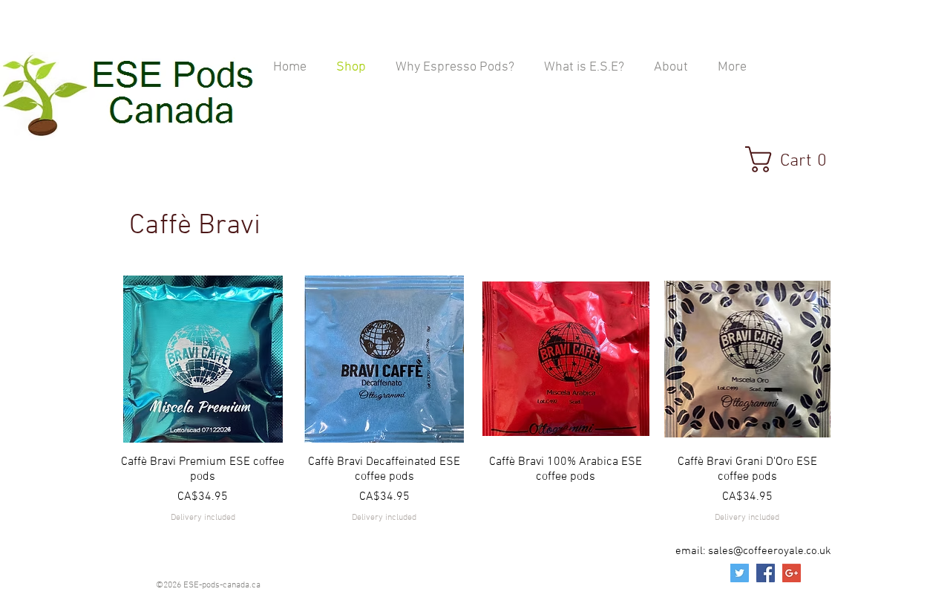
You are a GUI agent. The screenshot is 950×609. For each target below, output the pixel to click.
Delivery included (203, 517)
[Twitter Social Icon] (739, 573)
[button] (794, 159)
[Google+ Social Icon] (791, 573)
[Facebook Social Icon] (765, 573)
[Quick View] (202, 359)
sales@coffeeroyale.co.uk (769, 551)
